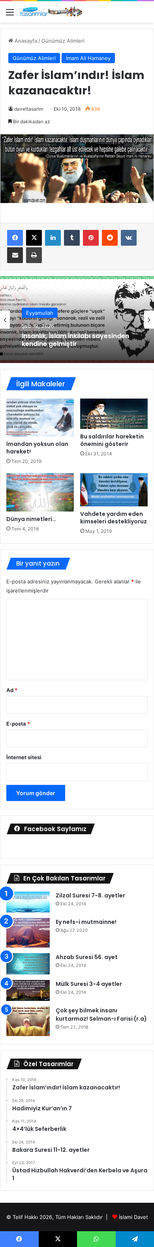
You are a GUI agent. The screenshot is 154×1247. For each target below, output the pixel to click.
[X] (34, 238)
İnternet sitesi (23, 757)
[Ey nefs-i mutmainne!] (28, 933)
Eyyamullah (39, 313)
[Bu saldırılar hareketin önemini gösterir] (114, 414)
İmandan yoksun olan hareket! (37, 447)
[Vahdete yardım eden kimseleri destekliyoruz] (114, 489)
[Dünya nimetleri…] (40, 492)
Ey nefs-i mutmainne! (86, 922)
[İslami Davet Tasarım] (51, 12)
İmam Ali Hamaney (88, 58)
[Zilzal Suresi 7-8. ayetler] (28, 902)
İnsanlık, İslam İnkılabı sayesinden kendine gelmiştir (75, 339)
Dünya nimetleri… (31, 519)
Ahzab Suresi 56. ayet (87, 957)
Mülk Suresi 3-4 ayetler (89, 984)
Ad (11, 690)
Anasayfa (25, 41)
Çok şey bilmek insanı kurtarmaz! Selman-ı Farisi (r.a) (101, 1014)
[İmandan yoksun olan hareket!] (40, 417)
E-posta (18, 723)
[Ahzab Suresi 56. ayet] (28, 963)
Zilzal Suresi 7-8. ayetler (90, 895)
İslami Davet (133, 1217)
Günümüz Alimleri (63, 41)
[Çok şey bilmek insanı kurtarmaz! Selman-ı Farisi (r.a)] (28, 1021)
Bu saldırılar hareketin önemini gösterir (112, 440)
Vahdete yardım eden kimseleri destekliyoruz (113, 517)
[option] (77, 319)
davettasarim (28, 109)
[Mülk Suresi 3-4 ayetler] (28, 990)
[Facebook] (15, 238)
